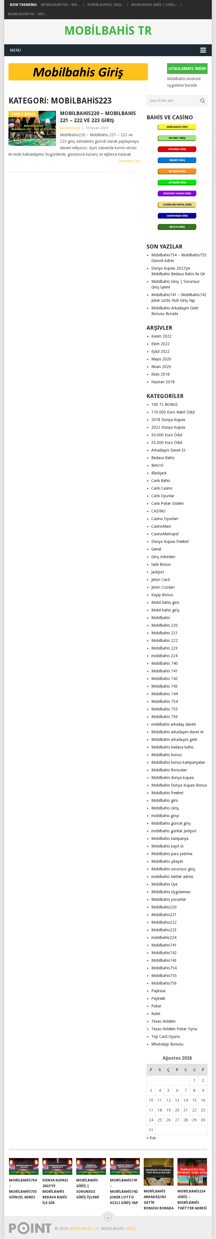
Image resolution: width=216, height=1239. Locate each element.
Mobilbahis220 (164, 907)
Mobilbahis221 (164, 914)
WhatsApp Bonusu (167, 1044)
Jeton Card (160, 579)
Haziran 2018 (163, 382)
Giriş (130, 1228)
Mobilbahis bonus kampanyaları (178, 762)
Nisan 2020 (161, 366)
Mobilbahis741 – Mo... (27, 14)
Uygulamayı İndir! (187, 68)
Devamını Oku (129, 161)
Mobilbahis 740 (164, 663)
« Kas (151, 1137)
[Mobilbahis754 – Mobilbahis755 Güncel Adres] (24, 1166)
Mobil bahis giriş (165, 610)
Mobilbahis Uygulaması (170, 892)
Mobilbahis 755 (164, 709)
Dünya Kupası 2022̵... (105, 5)
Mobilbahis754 (164, 968)
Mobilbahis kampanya (169, 838)
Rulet (155, 1013)
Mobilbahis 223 (164, 648)
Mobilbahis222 (164, 922)
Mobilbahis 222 (164, 640)
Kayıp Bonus (162, 595)
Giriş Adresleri (163, 556)
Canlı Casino (161, 488)
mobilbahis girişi (165, 815)
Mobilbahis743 (164, 960)
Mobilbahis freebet (167, 793)
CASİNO (158, 511)
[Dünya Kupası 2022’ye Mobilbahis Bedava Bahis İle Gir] (57, 1166)
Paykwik (158, 998)
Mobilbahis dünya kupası (172, 777)
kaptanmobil (70, 128)
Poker (156, 1006)
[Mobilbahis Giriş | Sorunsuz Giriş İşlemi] (91, 1166)
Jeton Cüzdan (163, 587)
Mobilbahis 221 (164, 633)
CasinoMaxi (161, 526)
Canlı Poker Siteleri (167, 503)
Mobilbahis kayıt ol (167, 846)
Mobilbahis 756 (164, 716)
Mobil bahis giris (165, 602)
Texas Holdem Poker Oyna (174, 1029)
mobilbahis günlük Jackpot (173, 831)
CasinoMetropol (165, 534)
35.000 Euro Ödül (166, 442)
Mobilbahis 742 (164, 678)
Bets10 (157, 465)
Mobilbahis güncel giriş (171, 823)
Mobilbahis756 (164, 983)
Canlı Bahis (160, 480)
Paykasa (158, 991)
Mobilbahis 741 (164, 671)
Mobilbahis (160, 617)
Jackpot (157, 572)
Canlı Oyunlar (162, 496)
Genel (156, 549)
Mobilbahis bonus (166, 754)
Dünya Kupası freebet (170, 541)
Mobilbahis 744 (164, 694)
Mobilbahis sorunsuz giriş (173, 869)
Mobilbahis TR (108, 31)
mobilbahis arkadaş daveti (173, 724)
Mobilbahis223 (164, 930)
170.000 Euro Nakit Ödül (173, 412)
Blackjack (159, 473)
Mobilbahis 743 (164, 686)
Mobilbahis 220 (164, 625)
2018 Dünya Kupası (168, 419)
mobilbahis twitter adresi (172, 876)
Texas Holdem (163, 1021)
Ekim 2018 (160, 374)
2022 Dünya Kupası (168, 427)
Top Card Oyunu (165, 1036)
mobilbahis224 (163, 937)
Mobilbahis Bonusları (169, 770)
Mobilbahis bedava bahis (172, 747)
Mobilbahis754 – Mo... (60, 5)
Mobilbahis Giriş (165, 808)
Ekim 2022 (160, 344)
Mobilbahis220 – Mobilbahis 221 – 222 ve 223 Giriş (98, 116)
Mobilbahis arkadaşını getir (174, 739)
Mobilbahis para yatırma (171, 853)
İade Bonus (161, 564)
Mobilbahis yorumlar (168, 899)
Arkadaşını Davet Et (168, 450)
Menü (15, 50)
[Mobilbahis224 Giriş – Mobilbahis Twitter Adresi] (192, 1172)
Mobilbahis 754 (164, 701)
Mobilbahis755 (164, 975)
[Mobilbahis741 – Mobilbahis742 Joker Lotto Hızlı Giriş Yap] (125, 1166)
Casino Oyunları (164, 518)
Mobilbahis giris (164, 800)
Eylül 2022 (160, 351)
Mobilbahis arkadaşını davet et (177, 732)
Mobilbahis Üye (164, 884)
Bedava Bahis (162, 457)
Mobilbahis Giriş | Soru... (154, 5)
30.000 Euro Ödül (166, 435)
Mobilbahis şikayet (167, 861)
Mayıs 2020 (161, 359)
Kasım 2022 (161, 336)
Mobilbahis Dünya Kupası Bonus (179, 785)
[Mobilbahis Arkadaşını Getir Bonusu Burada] (159, 1172)
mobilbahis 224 (164, 655)
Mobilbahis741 (164, 945)
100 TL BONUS (164, 404)
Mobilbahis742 (164, 952)
